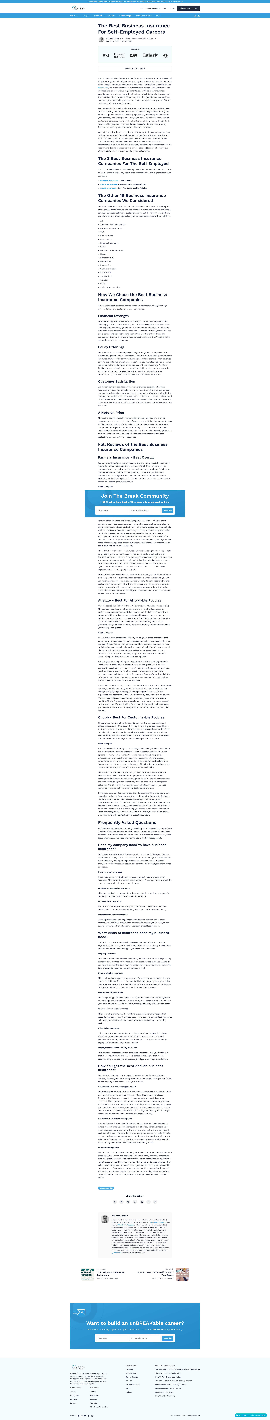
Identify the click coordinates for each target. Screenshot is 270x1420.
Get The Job (97, 16)
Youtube (93, 1403)
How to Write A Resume (165, 1396)
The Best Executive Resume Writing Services (173, 1381)
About (72, 1392)
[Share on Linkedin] (142, 1202)
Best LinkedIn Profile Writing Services (170, 1385)
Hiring (85, 16)
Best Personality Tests (164, 1392)
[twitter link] (78, 1416)
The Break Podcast (126, 1225)
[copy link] (155, 1202)
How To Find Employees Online (168, 1377)
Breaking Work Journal (149, 8)
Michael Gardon (113, 38)
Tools (157, 16)
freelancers (103, 88)
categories (74, 1395)
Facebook (94, 1395)
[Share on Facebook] (115, 1202)
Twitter (93, 1392)
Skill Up (111, 16)
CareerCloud (180, 1415)
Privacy (73, 1403)
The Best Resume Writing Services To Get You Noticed (177, 1369)
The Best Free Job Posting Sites (168, 1373)
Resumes (73, 16)
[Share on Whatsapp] (135, 1202)
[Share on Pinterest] (128, 1202)
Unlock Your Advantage (188, 8)
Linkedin (93, 1399)
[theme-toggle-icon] (199, 16)
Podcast (170, 8)
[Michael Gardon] (101, 40)
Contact (73, 1399)
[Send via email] (148, 1202)
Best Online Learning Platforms (168, 1388)
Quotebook (116, 1253)
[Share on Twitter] (121, 1202)
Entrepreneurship (143, 16)
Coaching (162, 8)
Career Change (125, 16)
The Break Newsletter (99, 1407)
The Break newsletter (157, 1222)
